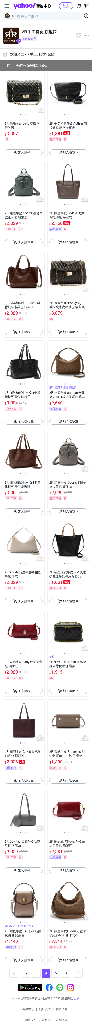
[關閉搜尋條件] (13, 16)
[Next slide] (41, 92)
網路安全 (31, 1020)
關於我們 (45, 1009)
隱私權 (46, 1020)
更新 (76, 998)
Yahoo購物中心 (32, 6)
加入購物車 (26, 152)
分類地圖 (61, 1020)
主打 (6, 65)
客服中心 (28, 1009)
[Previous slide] (6, 92)
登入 (66, 5)
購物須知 (61, 1009)
